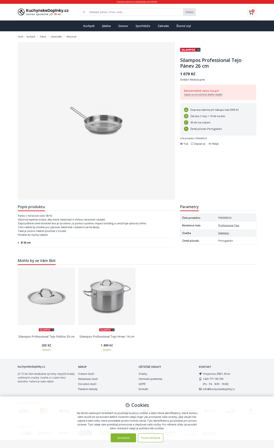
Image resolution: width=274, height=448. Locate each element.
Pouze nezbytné (150, 438)
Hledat (189, 12)
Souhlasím (123, 438)
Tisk (185, 144)
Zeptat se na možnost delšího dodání (203, 94)
